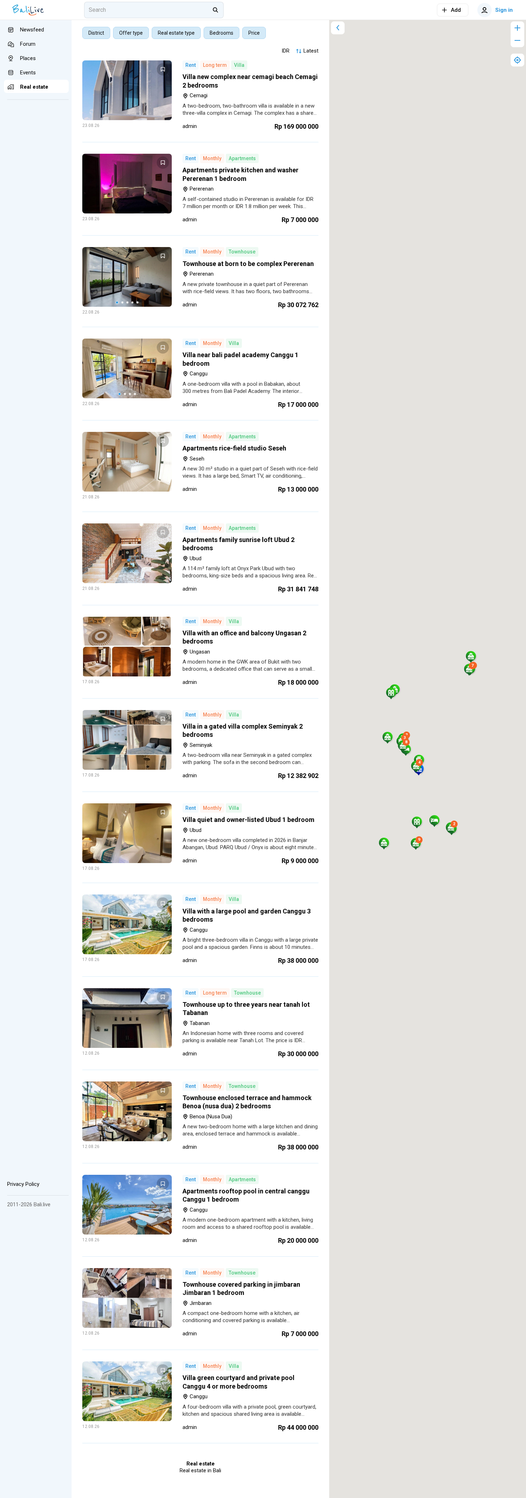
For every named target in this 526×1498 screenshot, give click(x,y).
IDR (285, 51)
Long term (215, 65)
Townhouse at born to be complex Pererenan (248, 263)
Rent (190, 65)
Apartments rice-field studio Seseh (234, 448)
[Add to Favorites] (163, 69)
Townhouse (242, 252)
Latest (310, 51)
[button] (434, 820)
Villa (239, 65)
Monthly (212, 158)
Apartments (242, 158)
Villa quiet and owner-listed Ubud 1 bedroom (248, 819)
